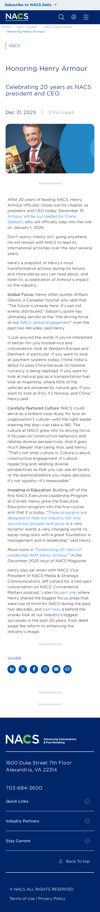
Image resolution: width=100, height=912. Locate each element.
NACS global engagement (45, 322)
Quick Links (17, 801)
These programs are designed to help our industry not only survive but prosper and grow (47, 518)
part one (67, 592)
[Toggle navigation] (61, 17)
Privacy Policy (51, 898)
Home (6, 27)
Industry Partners (22, 821)
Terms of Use (22, 898)
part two (51, 609)
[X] (23, 669)
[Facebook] (34, 669)
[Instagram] (45, 669)
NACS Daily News (58, 27)
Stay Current (27, 27)
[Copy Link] (67, 669)
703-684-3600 (24, 788)
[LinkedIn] (11, 669)
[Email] (56, 669)
